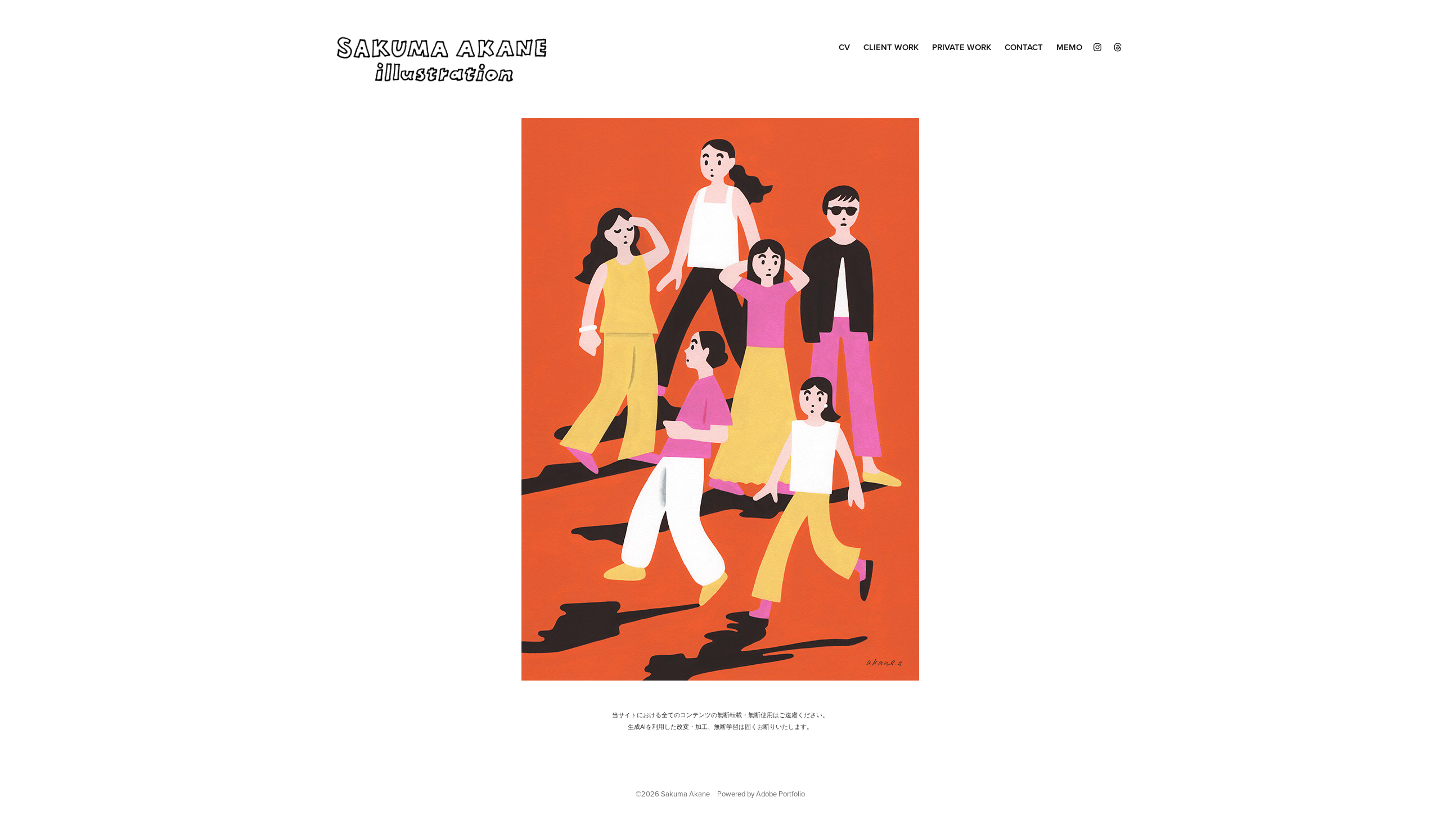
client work (891, 47)
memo (1069, 47)
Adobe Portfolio (780, 794)
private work (961, 47)
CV (844, 47)
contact (1024, 47)
